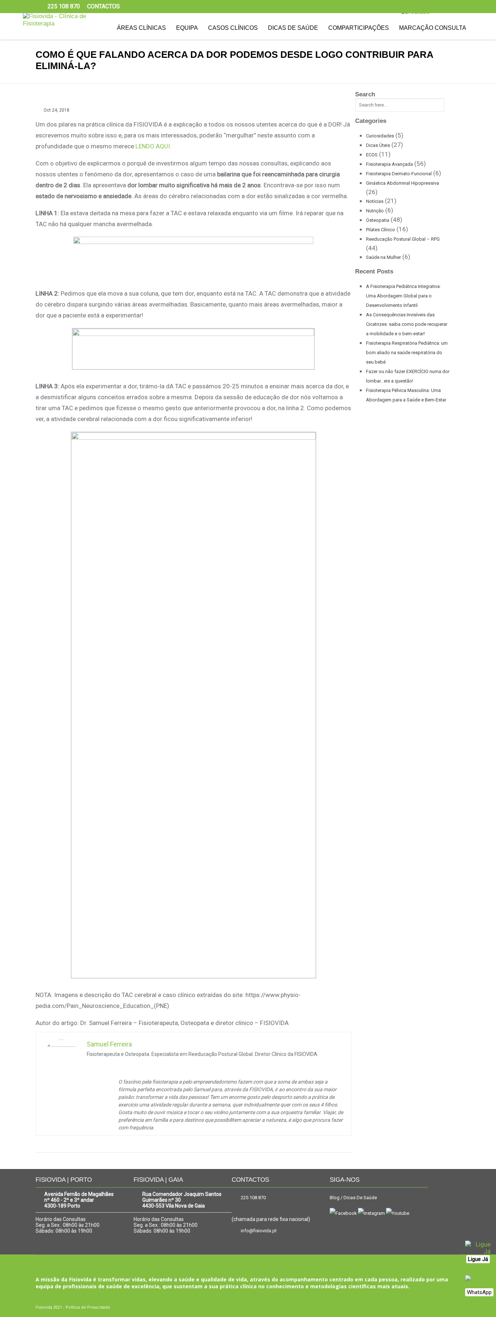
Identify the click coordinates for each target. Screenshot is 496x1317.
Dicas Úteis (378, 145)
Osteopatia (377, 220)
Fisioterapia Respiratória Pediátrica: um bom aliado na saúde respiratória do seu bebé (407, 352)
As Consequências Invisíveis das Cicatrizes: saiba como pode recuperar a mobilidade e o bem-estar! (406, 324)
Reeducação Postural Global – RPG (403, 239)
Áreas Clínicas (141, 28)
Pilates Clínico (380, 229)
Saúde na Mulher (383, 257)
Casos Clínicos (233, 28)
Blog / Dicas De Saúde (353, 1197)
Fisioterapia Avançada (389, 164)
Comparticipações (358, 28)
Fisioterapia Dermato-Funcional (399, 173)
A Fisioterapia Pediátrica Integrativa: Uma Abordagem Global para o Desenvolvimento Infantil (403, 296)
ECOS (372, 154)
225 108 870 (253, 1197)
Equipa (187, 28)
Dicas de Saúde (293, 28)
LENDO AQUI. (153, 146)
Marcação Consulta (432, 28)
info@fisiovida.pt (259, 1230)
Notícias (374, 201)
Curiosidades (380, 136)
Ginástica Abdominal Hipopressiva (402, 183)
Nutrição (375, 210)
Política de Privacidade (88, 1307)
